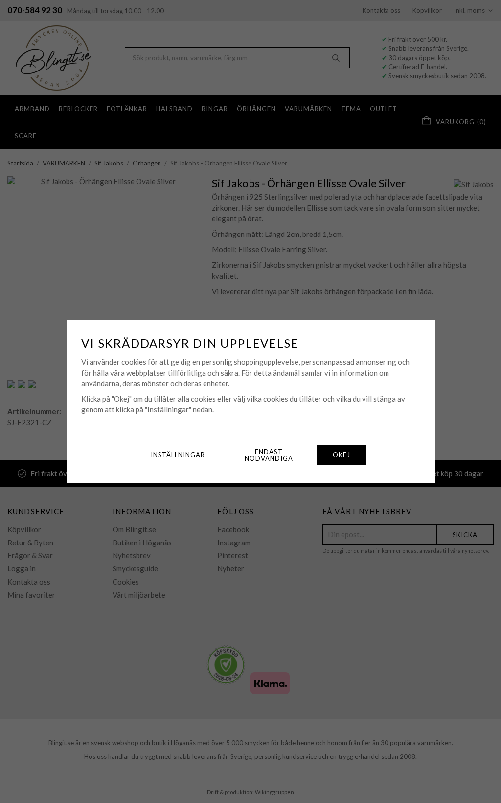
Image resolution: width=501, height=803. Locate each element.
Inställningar (178, 455)
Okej (341, 455)
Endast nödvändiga (269, 455)
